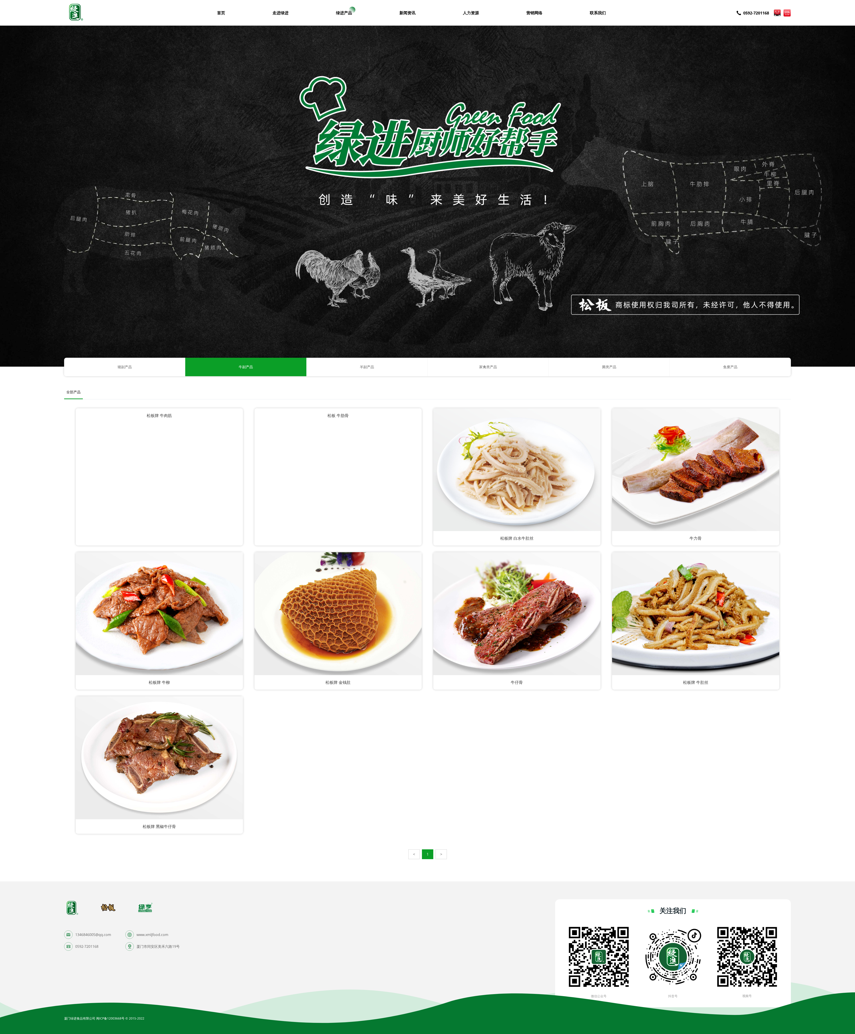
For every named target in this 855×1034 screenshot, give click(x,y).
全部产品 (73, 392)
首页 (221, 12)
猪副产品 (125, 366)
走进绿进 (281, 12)
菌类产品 (609, 366)
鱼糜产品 (730, 366)
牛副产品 (246, 366)
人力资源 (471, 12)
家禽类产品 (488, 366)
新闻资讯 (407, 12)
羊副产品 (367, 366)
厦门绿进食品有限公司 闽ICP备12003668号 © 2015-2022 (104, 1018)
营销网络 (534, 12)
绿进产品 (344, 12)
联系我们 (598, 12)
